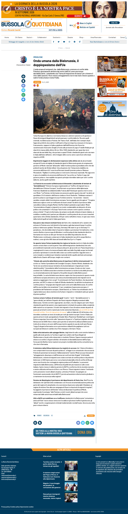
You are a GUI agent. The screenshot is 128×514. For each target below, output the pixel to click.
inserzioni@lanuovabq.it (8, 479)
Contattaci (112, 37)
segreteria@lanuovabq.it (8, 477)
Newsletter (114, 27)
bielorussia (46, 415)
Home (7, 37)
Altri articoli (64, 449)
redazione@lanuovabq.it (8, 475)
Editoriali (67, 48)
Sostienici (56, 37)
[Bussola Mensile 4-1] (112, 64)
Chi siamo (18, 37)
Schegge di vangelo (16, 41)
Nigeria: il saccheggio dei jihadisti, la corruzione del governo (52, 485)
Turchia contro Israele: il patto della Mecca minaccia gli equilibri (52, 464)
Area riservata (96, 37)
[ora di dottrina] (112, 108)
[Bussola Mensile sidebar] (112, 86)
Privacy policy (5, 507)
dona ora (114, 23)
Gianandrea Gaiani (23, 65)
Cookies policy (15, 507)
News (86, 23)
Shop (81, 37)
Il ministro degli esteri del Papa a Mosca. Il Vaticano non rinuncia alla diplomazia (51, 476)
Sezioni (29, 37)
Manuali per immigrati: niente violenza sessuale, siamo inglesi (52, 496)
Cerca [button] (122, 37)
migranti (39, 415)
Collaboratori (42, 37)
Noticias (87, 27)
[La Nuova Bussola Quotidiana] (32, 25)
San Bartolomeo (96, 41)
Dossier (70, 37)
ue (52, 415)
